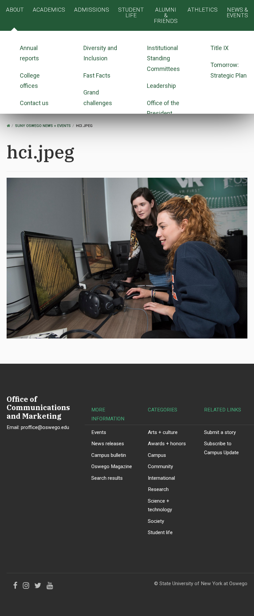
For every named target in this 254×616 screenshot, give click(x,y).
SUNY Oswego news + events (43, 126)
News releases (107, 444)
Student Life (131, 12)
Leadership (161, 85)
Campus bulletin (108, 455)
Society (156, 521)
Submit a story (220, 432)
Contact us (34, 102)
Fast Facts (96, 75)
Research (158, 489)
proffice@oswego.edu (45, 427)
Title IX (219, 47)
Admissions (91, 9)
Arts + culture (163, 432)
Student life (160, 532)
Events (98, 432)
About (15, 9)
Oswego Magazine (111, 466)
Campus (157, 455)
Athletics (203, 9)
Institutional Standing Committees (163, 58)
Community (160, 466)
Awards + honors (167, 444)
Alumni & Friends (166, 15)
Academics (49, 9)
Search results (107, 478)
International (161, 478)
